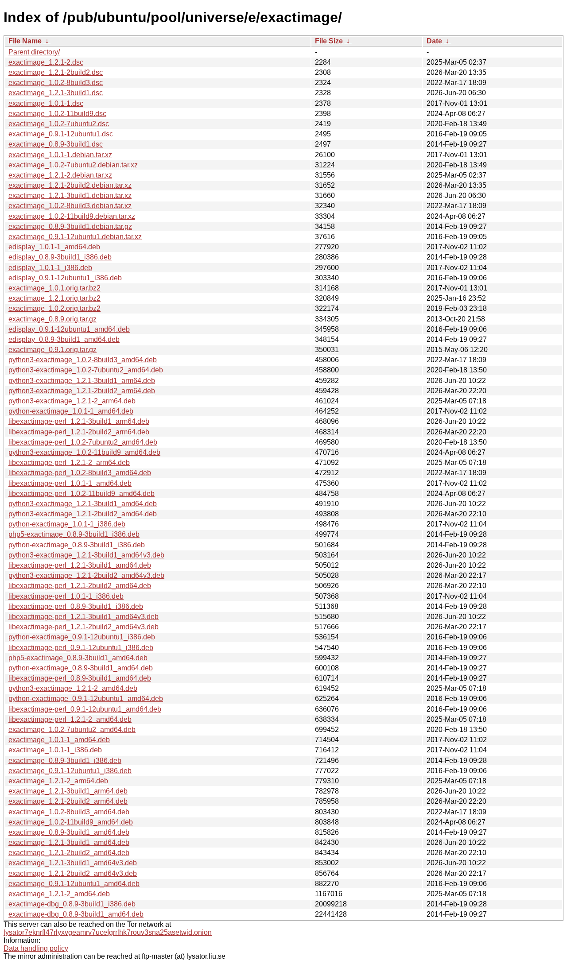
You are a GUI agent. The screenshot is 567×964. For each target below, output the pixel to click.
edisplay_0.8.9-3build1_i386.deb (60, 257)
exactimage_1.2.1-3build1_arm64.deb (68, 791)
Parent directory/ (34, 52)
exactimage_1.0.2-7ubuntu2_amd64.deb (72, 729)
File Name (25, 41)
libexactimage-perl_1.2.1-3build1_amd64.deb (79, 565)
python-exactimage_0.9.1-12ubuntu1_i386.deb (81, 637)
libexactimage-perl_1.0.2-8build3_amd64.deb (79, 472)
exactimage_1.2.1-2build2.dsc (55, 72)
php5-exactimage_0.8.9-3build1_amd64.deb (78, 658)
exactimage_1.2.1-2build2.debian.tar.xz (70, 185)
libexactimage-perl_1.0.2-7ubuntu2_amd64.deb (82, 442)
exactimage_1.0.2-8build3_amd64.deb (68, 812)
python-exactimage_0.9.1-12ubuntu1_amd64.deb (85, 698)
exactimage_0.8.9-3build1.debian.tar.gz (70, 226)
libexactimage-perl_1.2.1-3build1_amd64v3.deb (83, 616)
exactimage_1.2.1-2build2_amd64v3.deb (72, 873)
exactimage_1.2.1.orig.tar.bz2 (54, 298)
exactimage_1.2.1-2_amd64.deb (59, 894)
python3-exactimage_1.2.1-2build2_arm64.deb (81, 391)
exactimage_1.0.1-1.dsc (45, 103)
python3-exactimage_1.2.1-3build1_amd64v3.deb (86, 555)
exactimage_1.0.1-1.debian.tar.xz (60, 155)
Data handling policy (36, 948)
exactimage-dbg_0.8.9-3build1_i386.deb (72, 904)
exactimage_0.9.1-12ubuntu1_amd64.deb (74, 883)
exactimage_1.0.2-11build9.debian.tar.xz (71, 216)
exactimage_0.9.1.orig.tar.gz (52, 349)
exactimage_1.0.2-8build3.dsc (55, 82)
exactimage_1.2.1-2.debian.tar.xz (60, 175)
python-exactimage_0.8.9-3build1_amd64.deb (80, 668)
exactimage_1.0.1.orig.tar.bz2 (54, 288)
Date (434, 41)
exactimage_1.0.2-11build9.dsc (57, 113)
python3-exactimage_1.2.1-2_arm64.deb (72, 401)
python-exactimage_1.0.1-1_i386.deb (66, 524)
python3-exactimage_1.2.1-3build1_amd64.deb (82, 503)
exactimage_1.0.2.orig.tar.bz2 (54, 308)
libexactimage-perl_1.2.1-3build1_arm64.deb (78, 421)
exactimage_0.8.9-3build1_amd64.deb (68, 832)
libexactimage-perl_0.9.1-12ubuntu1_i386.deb (80, 647)
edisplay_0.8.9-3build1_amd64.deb (64, 339)
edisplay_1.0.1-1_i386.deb (50, 267)
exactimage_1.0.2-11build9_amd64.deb (70, 822)
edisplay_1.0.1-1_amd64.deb (54, 247)
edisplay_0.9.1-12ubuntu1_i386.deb (65, 278)
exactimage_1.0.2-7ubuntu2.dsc (58, 124)
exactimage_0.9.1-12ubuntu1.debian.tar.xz (75, 236)
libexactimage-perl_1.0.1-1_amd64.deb (70, 483)
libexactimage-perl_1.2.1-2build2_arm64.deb (78, 432)
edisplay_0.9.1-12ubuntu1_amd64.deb (69, 329)
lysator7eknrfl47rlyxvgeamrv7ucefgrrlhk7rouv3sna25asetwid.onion (108, 932)
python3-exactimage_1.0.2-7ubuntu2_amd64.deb (85, 370)
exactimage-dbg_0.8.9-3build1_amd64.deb (76, 914)
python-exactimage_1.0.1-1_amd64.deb (70, 411)
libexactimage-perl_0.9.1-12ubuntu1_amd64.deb (84, 709)
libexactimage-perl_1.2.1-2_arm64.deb (69, 462)
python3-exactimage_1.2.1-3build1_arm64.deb (81, 380)
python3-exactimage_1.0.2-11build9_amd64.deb (84, 452)
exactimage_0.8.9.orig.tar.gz (52, 319)
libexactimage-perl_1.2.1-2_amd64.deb (70, 719)
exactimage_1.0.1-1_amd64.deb (59, 739)
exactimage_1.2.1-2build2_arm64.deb (68, 801)
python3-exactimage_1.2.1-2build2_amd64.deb (82, 514)
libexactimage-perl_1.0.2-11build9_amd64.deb (81, 493)
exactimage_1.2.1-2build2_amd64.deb (68, 852)
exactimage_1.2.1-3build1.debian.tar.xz (70, 195)
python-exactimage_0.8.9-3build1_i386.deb (76, 545)
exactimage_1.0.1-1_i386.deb (55, 750)
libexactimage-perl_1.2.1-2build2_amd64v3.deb (83, 627)
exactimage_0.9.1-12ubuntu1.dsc (60, 134)
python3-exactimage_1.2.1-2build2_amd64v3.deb (86, 575)
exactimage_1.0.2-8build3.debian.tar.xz (70, 205)
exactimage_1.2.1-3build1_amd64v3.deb (72, 863)
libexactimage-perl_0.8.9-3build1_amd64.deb (79, 678)
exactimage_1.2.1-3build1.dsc (55, 93)
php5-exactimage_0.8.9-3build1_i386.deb (74, 534)
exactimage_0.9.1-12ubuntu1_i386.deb (70, 770)
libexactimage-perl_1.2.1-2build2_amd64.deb (79, 585)
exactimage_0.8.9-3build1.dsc (55, 144)
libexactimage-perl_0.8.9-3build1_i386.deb (75, 606)
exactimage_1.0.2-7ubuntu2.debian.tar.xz (73, 165)
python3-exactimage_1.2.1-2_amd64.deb (72, 688)
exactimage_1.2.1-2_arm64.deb (58, 781)
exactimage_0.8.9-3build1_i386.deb (64, 760)
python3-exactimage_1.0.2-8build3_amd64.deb (82, 360)
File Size (329, 41)
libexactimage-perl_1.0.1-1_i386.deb (66, 596)
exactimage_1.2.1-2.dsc (45, 62)
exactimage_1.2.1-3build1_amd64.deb (68, 842)
